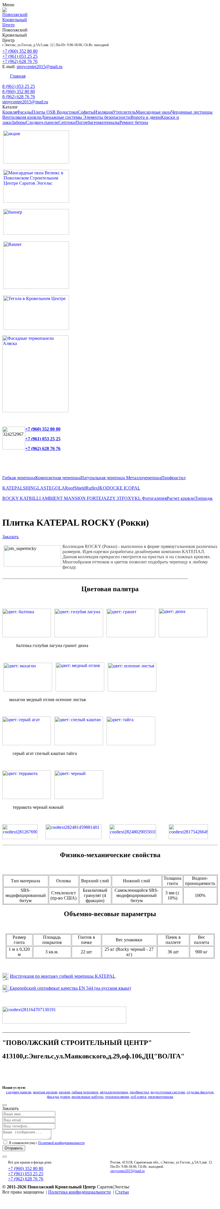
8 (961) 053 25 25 (18, 86)
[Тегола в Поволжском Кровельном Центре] (36, 328)
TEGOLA (55, 488)
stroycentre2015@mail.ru (39, 66)
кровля (64, 1092)
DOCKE (115, 488)
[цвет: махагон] (27, 689)
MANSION (75, 498)
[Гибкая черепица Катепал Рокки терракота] (26, 797)
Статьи (122, 1192)
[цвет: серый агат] (26, 743)
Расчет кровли (181, 498)
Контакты (40, 76)
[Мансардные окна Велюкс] (36, 201)
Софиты (86, 112)
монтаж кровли (45, 1092)
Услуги (82, 76)
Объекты (103, 76)
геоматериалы (105, 122)
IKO (102, 488)
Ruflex (92, 488)
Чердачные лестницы (192, 112)
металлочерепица (114, 1092)
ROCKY (11, 498)
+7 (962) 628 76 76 (20, 61)
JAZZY (109, 498)
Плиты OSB (44, 112)
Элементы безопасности (107, 117)
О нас (203, 76)
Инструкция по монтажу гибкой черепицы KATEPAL (62, 976)
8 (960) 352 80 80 (18, 91)
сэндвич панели (18, 1092)
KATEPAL (12, 488)
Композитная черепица (57, 477)
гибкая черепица (85, 1092)
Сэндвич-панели (42, 122)
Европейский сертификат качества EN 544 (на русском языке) (70, 988)
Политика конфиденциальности (79, 1192)
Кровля (9, 112)
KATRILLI (31, 498)
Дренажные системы (62, 117)
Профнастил (173, 477)
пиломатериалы (160, 1096)
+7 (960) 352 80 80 (20, 51)
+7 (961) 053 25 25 (20, 56)
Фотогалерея (154, 498)
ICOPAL (132, 488)
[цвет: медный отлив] (80, 689)
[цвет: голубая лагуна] (78, 635)
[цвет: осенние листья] (132, 689)
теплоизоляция (117, 1096)
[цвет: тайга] (131, 743)
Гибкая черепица (18, 477)
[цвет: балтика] (26, 635)
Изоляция (103, 112)
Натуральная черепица (103, 477)
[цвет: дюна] (183, 635)
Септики (67, 122)
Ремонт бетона (133, 122)
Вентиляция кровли (21, 117)
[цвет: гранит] (131, 635)
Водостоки (67, 112)
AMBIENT (53, 498)
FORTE (94, 498)
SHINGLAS (34, 488)
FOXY (128, 498)
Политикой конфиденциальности (61, 1143)
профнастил (139, 1092)
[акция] (36, 161)
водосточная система (168, 1092)
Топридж (204, 498)
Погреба (84, 122)
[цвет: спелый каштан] (78, 743)
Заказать (10, 536)
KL (138, 498)
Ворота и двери (146, 117)
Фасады (24, 112)
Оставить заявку (176, 76)
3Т (119, 498)
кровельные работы (87, 1096)
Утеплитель (124, 112)
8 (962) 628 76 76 (18, 96)
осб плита (138, 1096)
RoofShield (75, 488)
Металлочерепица (143, 477)
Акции (63, 76)
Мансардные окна (153, 112)
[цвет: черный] (78, 797)
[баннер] (36, 233)
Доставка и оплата (136, 76)
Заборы (18, 122)
